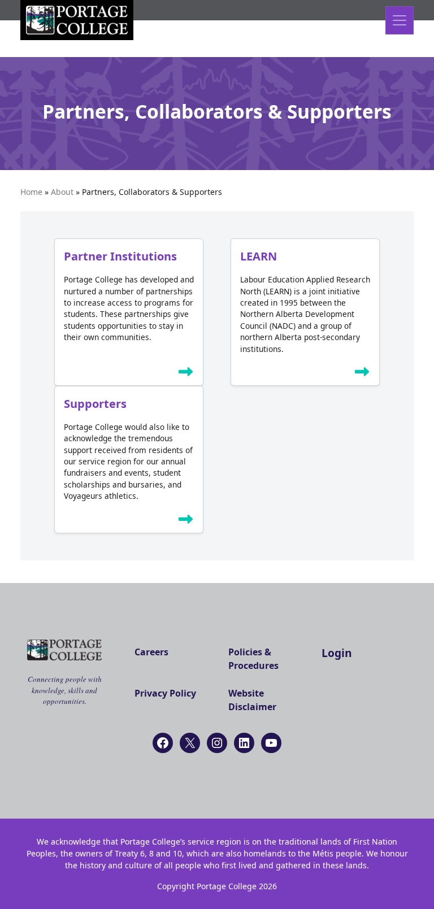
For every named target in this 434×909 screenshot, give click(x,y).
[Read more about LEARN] (362, 374)
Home (31, 191)
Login (337, 652)
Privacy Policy (165, 693)
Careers (151, 652)
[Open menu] (399, 20)
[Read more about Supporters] (186, 521)
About (62, 191)
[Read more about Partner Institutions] (186, 374)
